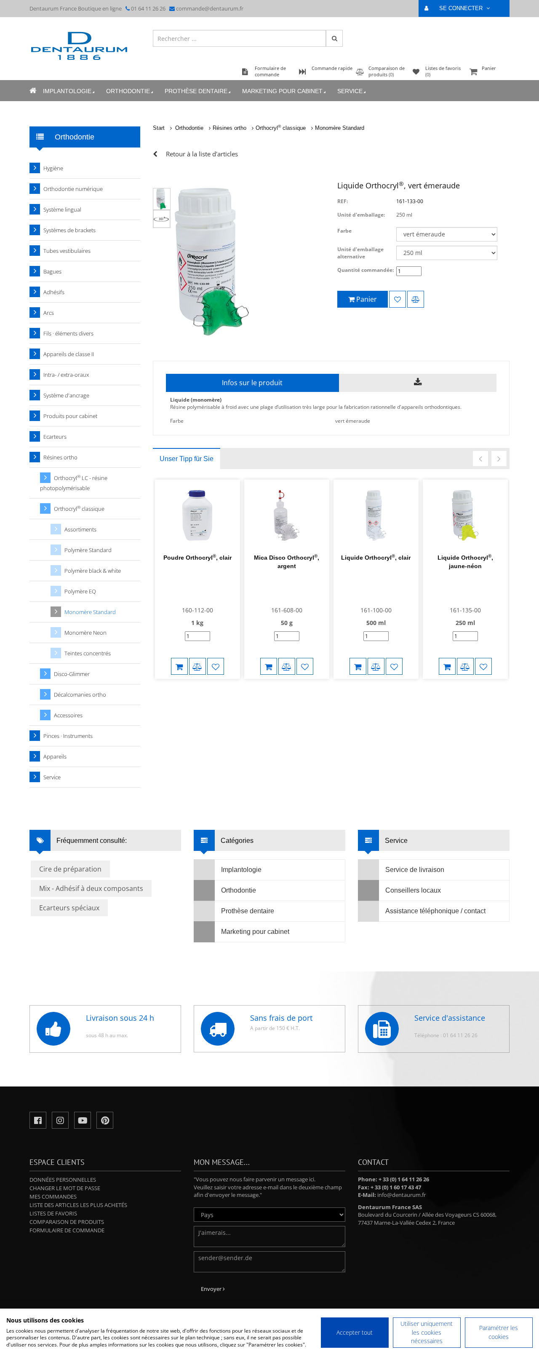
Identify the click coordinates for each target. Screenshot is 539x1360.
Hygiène (53, 168)
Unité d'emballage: (361, 214)
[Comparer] (415, 299)
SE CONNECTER (461, 8)
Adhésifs (53, 292)
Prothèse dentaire (196, 91)
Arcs (48, 313)
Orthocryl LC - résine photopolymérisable (73, 483)
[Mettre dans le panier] (179, 666)
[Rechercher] (334, 38)
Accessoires (68, 715)
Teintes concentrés (87, 653)
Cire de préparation (70, 869)
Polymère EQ (80, 591)
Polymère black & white (92, 570)
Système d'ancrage (66, 395)
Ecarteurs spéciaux (69, 907)
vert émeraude (352, 420)
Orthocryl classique (281, 128)
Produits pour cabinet (70, 416)
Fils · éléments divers (68, 333)
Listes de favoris (53, 1213)
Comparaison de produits (66, 1222)
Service (350, 91)
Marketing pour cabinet (282, 91)
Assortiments (80, 529)
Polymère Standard (88, 550)
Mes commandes (53, 1196)
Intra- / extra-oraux (66, 374)
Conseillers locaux (413, 890)
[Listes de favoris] (397, 299)
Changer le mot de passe (64, 1188)
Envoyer (212, 1289)
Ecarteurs (55, 436)
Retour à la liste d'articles (202, 154)
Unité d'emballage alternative (360, 253)
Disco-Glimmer (72, 674)
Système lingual (62, 209)
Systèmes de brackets (69, 230)
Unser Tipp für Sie (186, 458)
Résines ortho (229, 128)
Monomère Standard (339, 128)
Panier (489, 68)
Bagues (52, 271)
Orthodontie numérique (73, 189)
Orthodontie (128, 91)
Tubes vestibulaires (67, 251)
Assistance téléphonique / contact (435, 911)
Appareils (55, 756)
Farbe (344, 230)
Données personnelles (62, 1179)
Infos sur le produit (252, 382)
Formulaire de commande (66, 1230)
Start (159, 128)
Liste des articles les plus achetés (78, 1205)
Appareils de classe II (68, 354)
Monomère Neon (85, 632)
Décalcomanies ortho (80, 694)
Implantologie (67, 91)
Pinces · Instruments (68, 736)
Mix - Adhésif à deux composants (91, 888)
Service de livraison (414, 869)
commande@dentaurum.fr (209, 8)
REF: (342, 201)
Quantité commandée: (365, 270)
